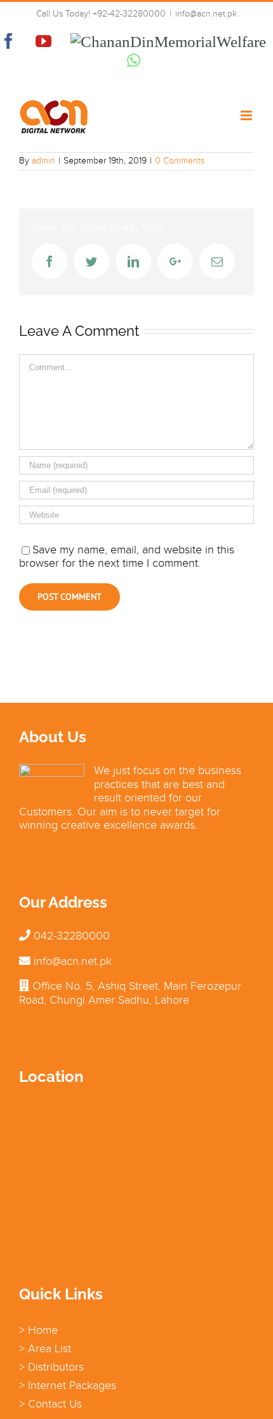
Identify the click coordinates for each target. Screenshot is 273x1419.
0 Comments (179, 160)
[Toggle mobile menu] (247, 115)
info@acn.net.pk (206, 13)
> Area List (45, 1348)
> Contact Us (50, 1403)
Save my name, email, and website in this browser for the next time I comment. (126, 556)
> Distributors (51, 1366)
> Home (38, 1330)
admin (43, 160)
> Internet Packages (67, 1385)
